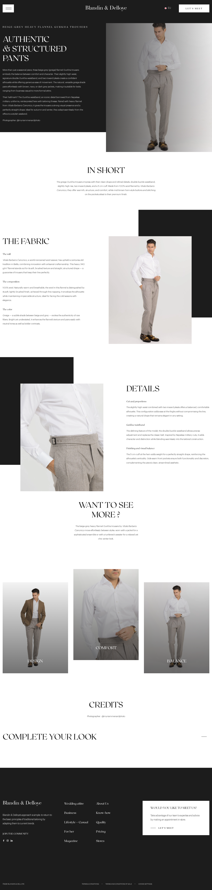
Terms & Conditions (90, 884)
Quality (101, 822)
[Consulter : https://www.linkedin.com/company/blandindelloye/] (12, 841)
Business (70, 813)
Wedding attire (74, 803)
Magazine (71, 841)
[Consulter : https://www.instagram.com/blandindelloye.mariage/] (8, 841)
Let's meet (194, 8)
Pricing (101, 831)
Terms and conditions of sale (119, 884)
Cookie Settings (145, 884)
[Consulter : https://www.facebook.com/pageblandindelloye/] (4, 841)
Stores (100, 841)
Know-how (103, 813)
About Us (102, 803)
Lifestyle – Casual (76, 822)
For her (69, 831)
